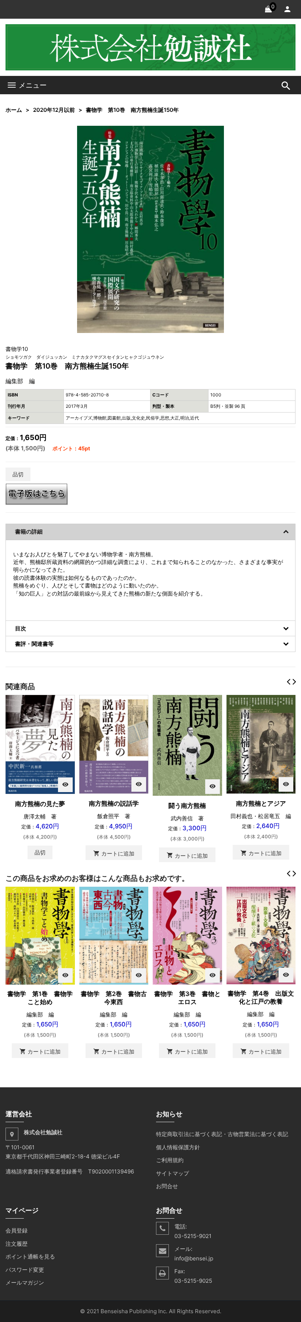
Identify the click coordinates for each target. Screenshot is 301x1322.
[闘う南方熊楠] (187, 744)
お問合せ (167, 1186)
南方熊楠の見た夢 (40, 804)
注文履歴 (17, 1243)
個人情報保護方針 (178, 1147)
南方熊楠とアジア (261, 803)
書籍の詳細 (29, 531)
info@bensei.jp (193, 1258)
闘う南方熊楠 (187, 805)
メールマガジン (25, 1282)
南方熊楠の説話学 (114, 803)
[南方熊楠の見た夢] (40, 743)
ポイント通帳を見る (30, 1256)
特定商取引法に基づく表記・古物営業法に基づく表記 (222, 1134)
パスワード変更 (25, 1269)
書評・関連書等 (34, 643)
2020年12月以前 (54, 109)
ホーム (14, 109)
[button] (217, 132)
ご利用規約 (170, 1160)
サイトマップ (172, 1173)
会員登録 (17, 1230)
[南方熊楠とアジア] (261, 743)
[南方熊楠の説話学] (114, 743)
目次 (20, 628)
